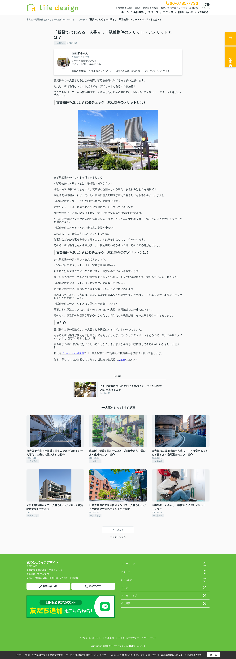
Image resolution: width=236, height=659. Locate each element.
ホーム (125, 12)
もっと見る (118, 529)
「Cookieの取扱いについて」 (171, 655)
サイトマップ (150, 638)
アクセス (168, 12)
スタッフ (153, 12)
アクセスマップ (129, 595)
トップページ (128, 564)
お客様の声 (126, 579)
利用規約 (109, 638)
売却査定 (203, 12)
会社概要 (138, 12)
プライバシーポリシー (128, 638)
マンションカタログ (91, 638)
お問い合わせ (185, 12)
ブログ (124, 587)
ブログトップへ (118, 537)
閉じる (213, 655)
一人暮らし (60, 43)
